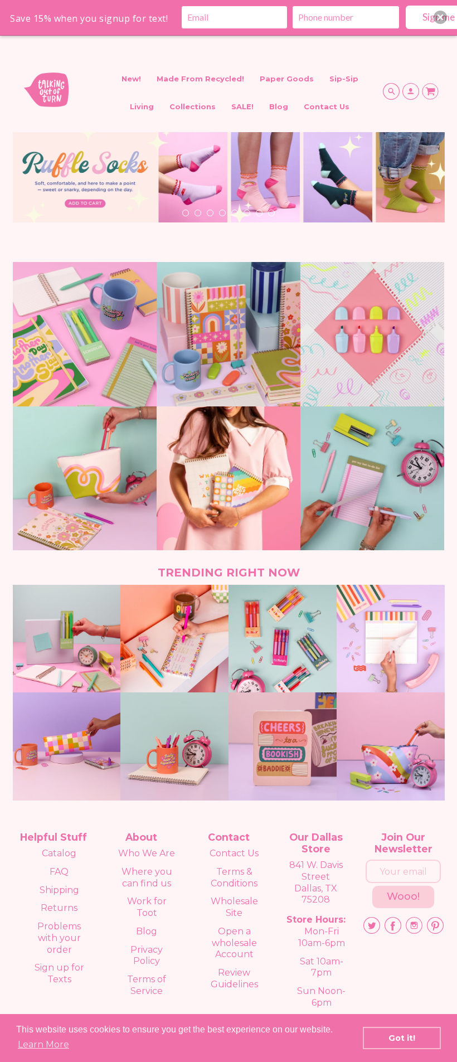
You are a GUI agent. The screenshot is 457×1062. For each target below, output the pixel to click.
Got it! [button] (401, 1038)
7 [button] (258, 212)
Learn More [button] (43, 1044)
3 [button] (209, 212)
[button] (440, 17)
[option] (229, 181)
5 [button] (234, 212)
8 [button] (271, 212)
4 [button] (222, 212)
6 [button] (246, 212)
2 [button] (197, 212)
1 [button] (185, 212)
